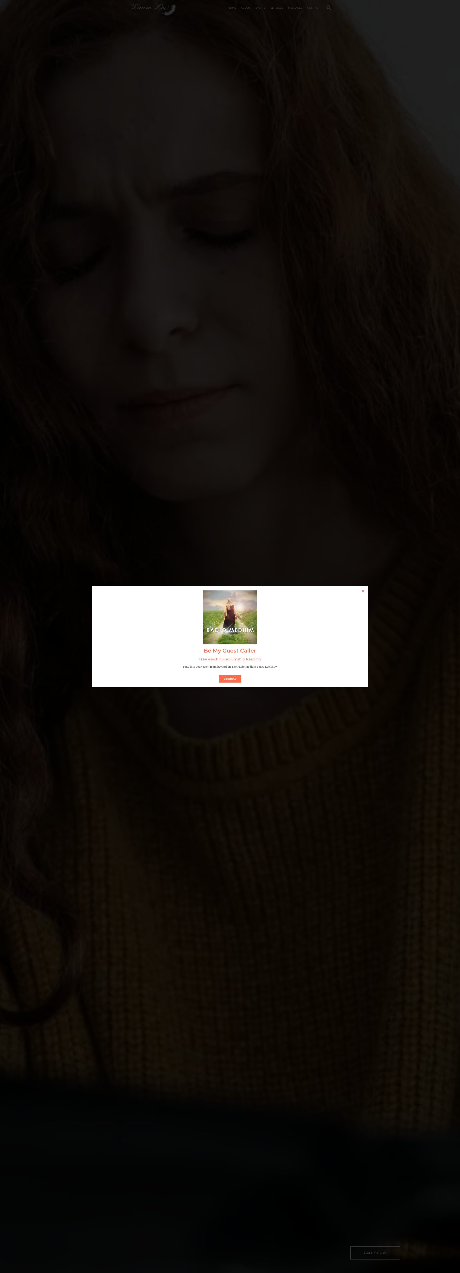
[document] (230, 636)
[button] (363, 591)
